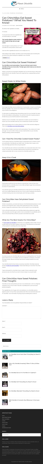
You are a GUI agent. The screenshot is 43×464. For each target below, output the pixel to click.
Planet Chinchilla (21, 3)
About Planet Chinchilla (6, 417)
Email (3, 327)
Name (3, 321)
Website (4, 333)
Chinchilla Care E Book (6, 427)
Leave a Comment (19, 25)
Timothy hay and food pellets (12, 265)
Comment (4, 305)
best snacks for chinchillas (10, 222)
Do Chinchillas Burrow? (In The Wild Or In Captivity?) (22, 372)
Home (3, 415)
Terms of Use (4, 424)
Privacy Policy (5, 422)
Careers (3, 426)
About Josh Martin (5, 419)
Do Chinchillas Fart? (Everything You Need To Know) (22, 382)
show (8, 57)
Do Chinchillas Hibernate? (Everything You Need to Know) (24, 391)
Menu (22, 8)
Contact (3, 420)
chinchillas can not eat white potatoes (15, 126)
